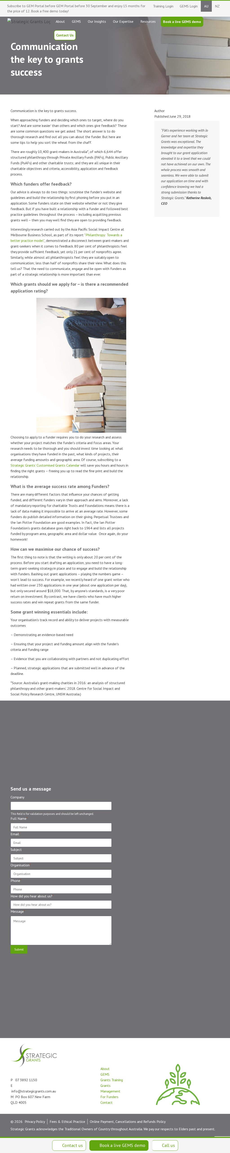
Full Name (19, 818)
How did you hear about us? (32, 896)
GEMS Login (189, 6)
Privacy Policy (35, 1121)
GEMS (104, 1074)
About (105, 1068)
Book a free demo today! (50, 11)
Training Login (163, 6)
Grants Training (111, 1080)
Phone (16, 880)
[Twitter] (78, 1100)
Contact (106, 1102)
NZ (217, 6)
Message (18, 911)
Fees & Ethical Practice (67, 1121)
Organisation (21, 865)
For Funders (109, 1097)
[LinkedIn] (68, 1100)
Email (15, 834)
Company (17, 797)
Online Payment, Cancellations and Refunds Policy (128, 1121)
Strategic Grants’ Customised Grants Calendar (45, 465)
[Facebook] (88, 1100)
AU (206, 6)
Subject (16, 849)
